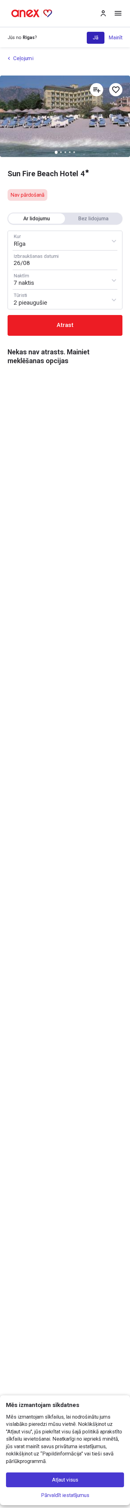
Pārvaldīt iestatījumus (65, 1495)
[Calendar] (65, 260)
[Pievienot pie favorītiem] (115, 89)
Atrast (65, 325)
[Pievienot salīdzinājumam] (96, 89)
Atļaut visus (65, 1480)
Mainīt (115, 38)
